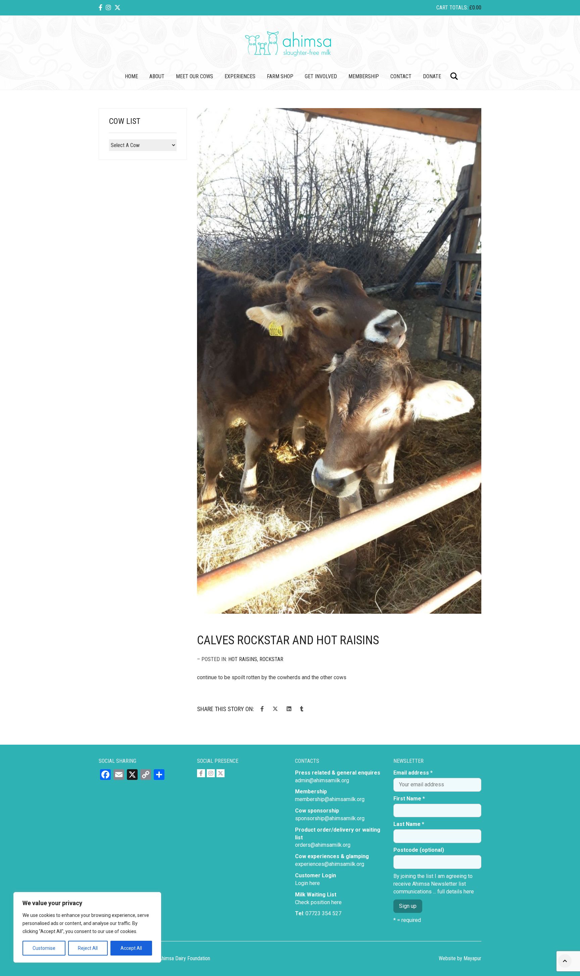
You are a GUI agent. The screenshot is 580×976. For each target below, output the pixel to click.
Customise (44, 948)
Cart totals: (458, 7)
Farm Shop (280, 76)
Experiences (240, 76)
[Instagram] (108, 7)
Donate (432, 76)
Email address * (413, 773)
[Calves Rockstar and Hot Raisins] (339, 361)
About (156, 76)
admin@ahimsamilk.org (322, 780)
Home (131, 76)
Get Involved (321, 76)
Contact (401, 76)
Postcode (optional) (418, 850)
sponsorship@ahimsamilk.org (330, 818)
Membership (363, 76)
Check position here (318, 902)
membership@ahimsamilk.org (330, 799)
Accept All (131, 948)
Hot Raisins (242, 659)
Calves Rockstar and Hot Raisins (288, 640)
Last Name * (408, 824)
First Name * (409, 798)
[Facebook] (100, 7)
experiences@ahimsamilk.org (329, 864)
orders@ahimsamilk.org (322, 845)
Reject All (88, 948)
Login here (307, 883)
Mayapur (472, 958)
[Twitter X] (117, 7)
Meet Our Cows (194, 76)
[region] (87, 927)
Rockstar (271, 659)
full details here (455, 891)
